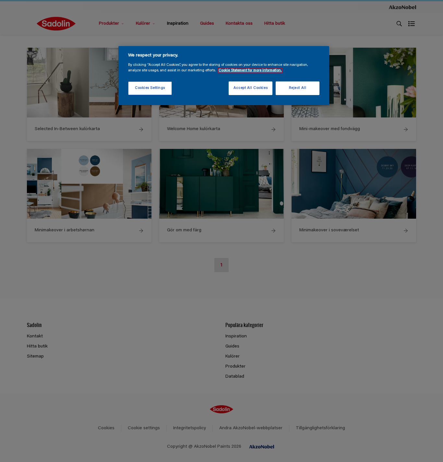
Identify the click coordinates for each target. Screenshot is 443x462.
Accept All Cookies (250, 88)
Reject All (297, 88)
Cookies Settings (150, 88)
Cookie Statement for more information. (250, 70)
